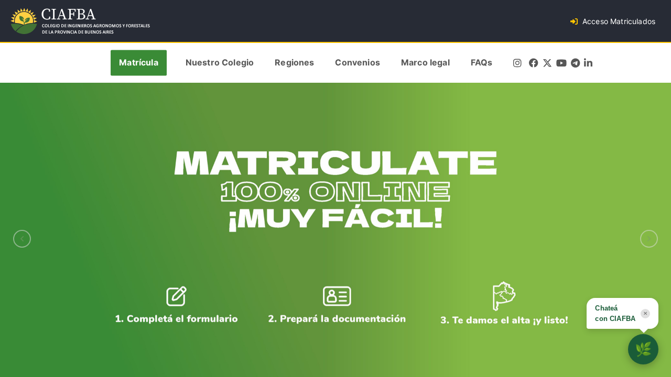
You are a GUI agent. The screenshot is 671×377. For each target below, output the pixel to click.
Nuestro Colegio (220, 63)
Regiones (294, 63)
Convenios (357, 63)
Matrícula (138, 63)
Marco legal (425, 63)
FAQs (482, 63)
